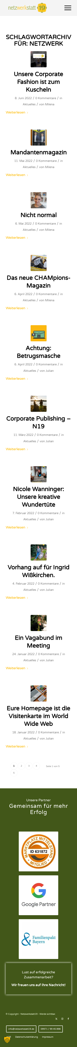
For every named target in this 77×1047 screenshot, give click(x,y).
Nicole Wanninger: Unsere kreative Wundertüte (38, 496)
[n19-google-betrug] (39, 333)
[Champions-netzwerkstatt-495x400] (39, 263)
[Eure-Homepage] (39, 693)
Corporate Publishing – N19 (38, 422)
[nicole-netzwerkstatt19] (39, 474)
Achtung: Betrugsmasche (38, 352)
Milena (49, 104)
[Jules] (39, 623)
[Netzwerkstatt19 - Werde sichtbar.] (32, 8)
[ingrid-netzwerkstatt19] (39, 552)
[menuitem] (65, 8)
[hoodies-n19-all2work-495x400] (39, 59)
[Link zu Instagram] (62, 1019)
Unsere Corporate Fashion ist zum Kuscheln (38, 81)
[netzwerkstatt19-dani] (39, 200)
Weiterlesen (15, 112)
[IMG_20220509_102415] (39, 137)
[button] (7, 1040)
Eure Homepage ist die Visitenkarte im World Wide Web (38, 716)
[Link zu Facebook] (68, 1019)
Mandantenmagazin (38, 152)
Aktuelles (29, 104)
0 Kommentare (45, 98)
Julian (50, 371)
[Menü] (65, 8)
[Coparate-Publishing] (39, 404)
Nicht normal (39, 215)
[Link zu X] (56, 1019)
